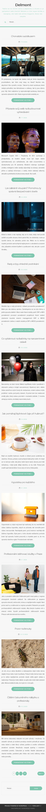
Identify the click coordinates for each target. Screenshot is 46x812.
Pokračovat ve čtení (22, 100)
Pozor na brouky (23, 628)
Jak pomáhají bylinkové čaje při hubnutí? (23, 413)
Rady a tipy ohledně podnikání (23, 264)
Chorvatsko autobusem (23, 36)
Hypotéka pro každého (23, 482)
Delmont (23, 5)
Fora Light (35, 806)
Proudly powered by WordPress (16, 806)
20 (25, 773)
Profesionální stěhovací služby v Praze (23, 554)
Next (40, 773)
